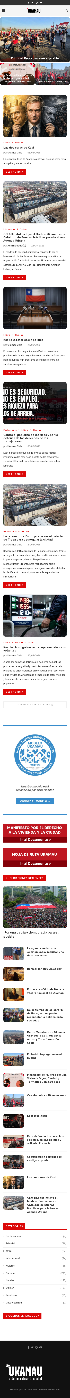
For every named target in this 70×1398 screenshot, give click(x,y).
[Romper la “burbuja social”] (13, 974)
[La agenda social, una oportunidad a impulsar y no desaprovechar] (13, 953)
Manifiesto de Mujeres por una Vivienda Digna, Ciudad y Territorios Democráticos (47, 1078)
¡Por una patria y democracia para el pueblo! (30, 934)
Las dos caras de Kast (18, 147)
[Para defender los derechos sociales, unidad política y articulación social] (13, 1141)
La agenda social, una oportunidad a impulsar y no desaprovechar (45, 952)
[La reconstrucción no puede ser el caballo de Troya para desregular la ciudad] (35, 505)
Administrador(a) (16, 245)
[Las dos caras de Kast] (35, 116)
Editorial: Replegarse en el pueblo (44, 1056)
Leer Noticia (14, 172)
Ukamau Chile (14, 152)
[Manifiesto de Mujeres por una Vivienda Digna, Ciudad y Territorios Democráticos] (13, 1080)
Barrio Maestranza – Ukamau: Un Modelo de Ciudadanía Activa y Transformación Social (46, 1037)
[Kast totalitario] (13, 1121)
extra (36, 1251)
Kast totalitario (35, 58)
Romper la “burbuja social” (44, 968)
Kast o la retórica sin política (23, 339)
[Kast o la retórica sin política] (35, 308)
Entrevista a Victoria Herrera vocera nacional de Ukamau (45, 991)
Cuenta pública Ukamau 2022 (46, 1095)
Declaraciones (10, 430)
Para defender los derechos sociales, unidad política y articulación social (17, 78)
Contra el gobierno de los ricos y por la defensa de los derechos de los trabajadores (30, 438)
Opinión (31, 642)
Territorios (36, 1295)
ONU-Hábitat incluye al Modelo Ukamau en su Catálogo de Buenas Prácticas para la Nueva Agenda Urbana (34, 237)
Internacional (9, 229)
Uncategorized (36, 1302)
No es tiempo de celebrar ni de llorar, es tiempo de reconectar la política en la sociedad (45, 1015)
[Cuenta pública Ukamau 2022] (13, 1100)
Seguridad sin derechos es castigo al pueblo (44, 1158)
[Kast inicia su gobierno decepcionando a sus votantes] (35, 616)
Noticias (23, 229)
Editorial (7, 143)
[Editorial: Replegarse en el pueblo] (13, 1059)
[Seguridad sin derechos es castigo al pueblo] (13, 1162)
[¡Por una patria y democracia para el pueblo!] (35, 907)
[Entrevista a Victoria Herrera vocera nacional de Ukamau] (13, 994)
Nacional (19, 143)
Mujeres (36, 1265)
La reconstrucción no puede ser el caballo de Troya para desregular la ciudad (33, 538)
